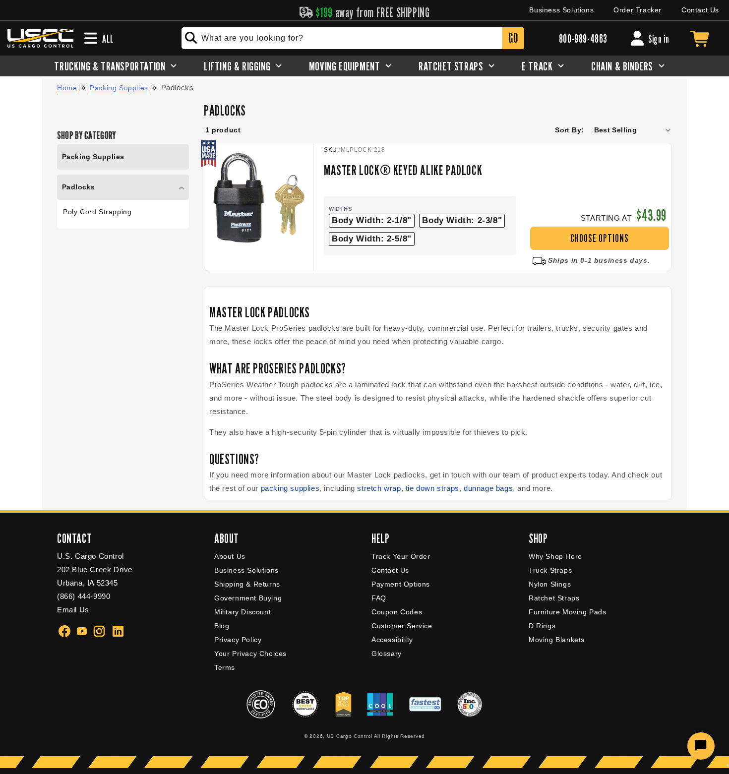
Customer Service (401, 626)
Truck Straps (550, 570)
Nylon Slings (550, 584)
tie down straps (432, 488)
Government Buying (248, 598)
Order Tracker (637, 10)
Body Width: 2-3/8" (462, 220)
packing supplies (290, 488)
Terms (224, 667)
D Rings (542, 626)
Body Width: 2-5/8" (372, 238)
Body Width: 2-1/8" (372, 220)
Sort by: (569, 130)
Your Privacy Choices (250, 653)
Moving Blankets (557, 640)
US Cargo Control (349, 736)
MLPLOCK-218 (363, 149)
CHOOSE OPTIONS (599, 238)
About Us (229, 556)
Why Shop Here (555, 556)
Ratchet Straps (554, 598)
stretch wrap (379, 488)
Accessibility (392, 640)
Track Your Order (400, 556)
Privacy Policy (237, 640)
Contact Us (700, 10)
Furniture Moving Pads (568, 612)
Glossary (386, 653)
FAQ (378, 598)
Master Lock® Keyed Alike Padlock (403, 170)
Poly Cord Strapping (97, 212)
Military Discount (242, 612)
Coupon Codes (396, 612)
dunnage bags (488, 488)
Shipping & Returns (247, 584)
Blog (221, 626)
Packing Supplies (119, 88)
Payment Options (400, 584)
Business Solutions (561, 10)
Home (67, 88)
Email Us (73, 609)
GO (513, 38)
